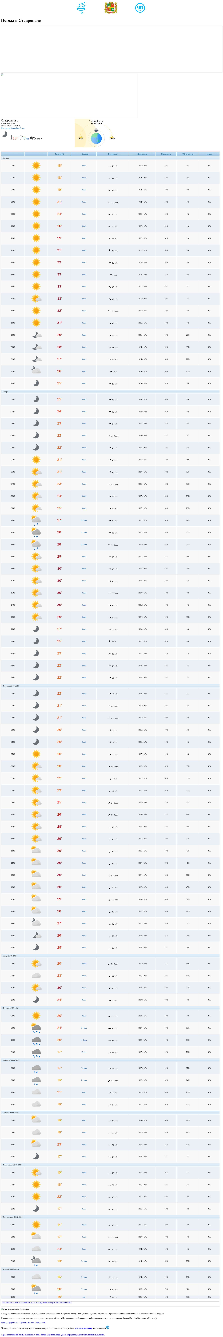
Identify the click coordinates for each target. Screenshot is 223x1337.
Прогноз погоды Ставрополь (33, 1322)
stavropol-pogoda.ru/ (9, 1322)
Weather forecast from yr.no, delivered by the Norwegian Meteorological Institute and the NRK (37, 1303)
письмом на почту (83, 1328)
